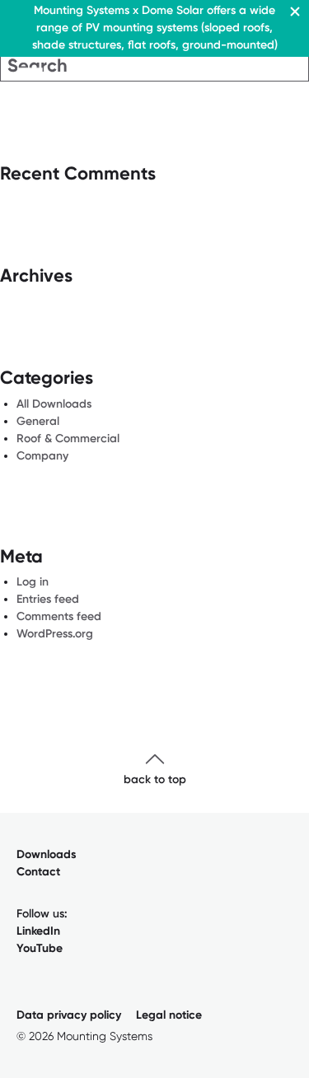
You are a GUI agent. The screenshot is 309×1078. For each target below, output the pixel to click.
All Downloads (53, 404)
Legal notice (169, 1015)
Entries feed (47, 599)
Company (42, 456)
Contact (38, 872)
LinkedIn (38, 931)
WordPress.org (54, 634)
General (37, 421)
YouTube (39, 948)
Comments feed (58, 616)
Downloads (46, 854)
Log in (32, 582)
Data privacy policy (68, 1015)
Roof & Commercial (67, 439)
